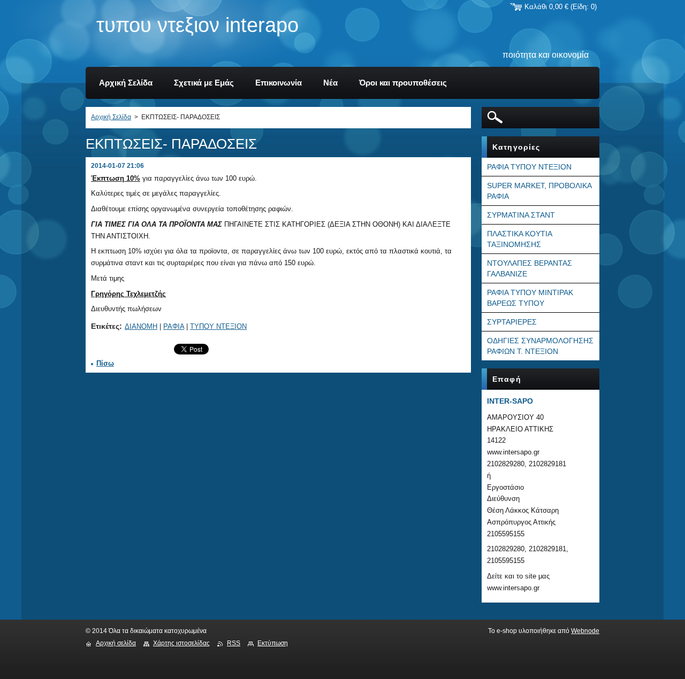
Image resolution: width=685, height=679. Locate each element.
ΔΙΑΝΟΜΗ (141, 326)
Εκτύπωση (272, 643)
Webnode (585, 631)
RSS (233, 643)
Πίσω (105, 363)
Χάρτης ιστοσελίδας (181, 643)
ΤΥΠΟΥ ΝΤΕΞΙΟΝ (218, 326)
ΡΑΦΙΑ (173, 326)
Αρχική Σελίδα (111, 117)
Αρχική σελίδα (116, 643)
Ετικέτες (105, 326)
